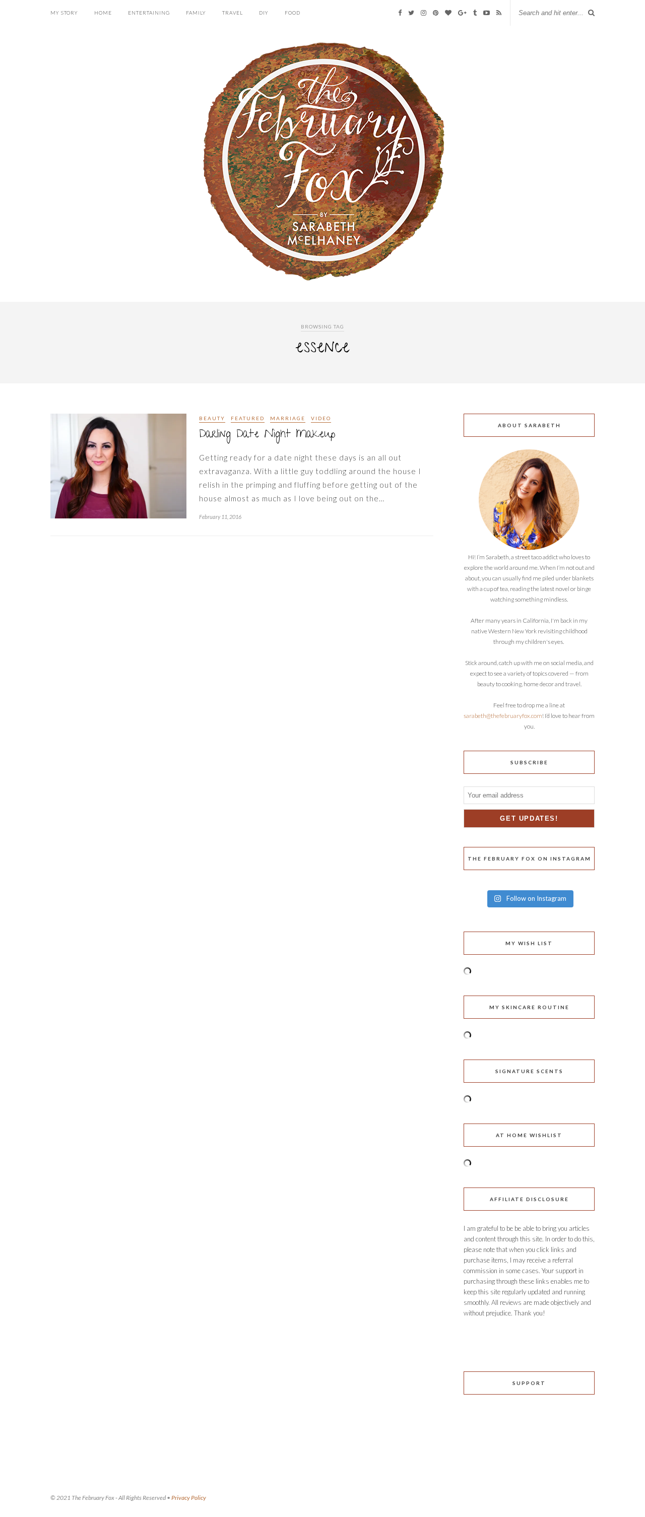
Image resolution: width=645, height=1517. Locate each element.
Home (103, 13)
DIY (264, 13)
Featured (248, 418)
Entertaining (149, 13)
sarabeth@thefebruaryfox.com (503, 715)
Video (321, 418)
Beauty (212, 418)
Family (196, 13)
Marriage (287, 418)
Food (292, 13)
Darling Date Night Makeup (267, 435)
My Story (64, 13)
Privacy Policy (188, 1497)
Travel (232, 13)
